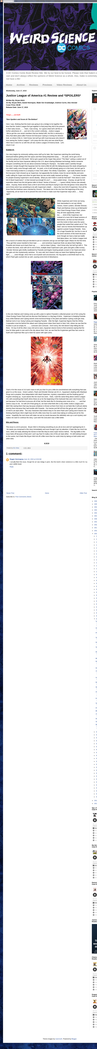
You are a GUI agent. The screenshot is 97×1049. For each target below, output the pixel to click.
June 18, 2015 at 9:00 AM (32, 459)
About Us (81, 85)
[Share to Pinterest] (30, 448)
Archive (21, 85)
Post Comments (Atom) (23, 497)
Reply (11, 467)
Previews (47, 85)
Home (9, 85)
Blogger (74, 1039)
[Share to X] (27, 448)
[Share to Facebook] (28, 448)
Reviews (33, 85)
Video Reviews (64, 85)
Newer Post (10, 493)
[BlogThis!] (25, 448)
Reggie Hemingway (17, 459)
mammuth (58, 1039)
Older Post (83, 493)
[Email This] (24, 448)
